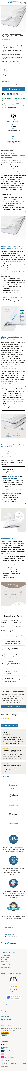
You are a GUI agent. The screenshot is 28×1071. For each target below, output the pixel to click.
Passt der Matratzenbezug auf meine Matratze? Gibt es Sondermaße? (12, 670)
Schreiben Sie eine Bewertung (9, 724)
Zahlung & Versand (6, 1009)
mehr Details (21, 62)
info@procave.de (9, 941)
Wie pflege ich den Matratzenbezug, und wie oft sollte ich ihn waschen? (12, 678)
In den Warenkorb (13, 88)
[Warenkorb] (24, 3)
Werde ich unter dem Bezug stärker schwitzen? (11, 654)
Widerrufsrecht (5, 1007)
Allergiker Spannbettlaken (10, 492)
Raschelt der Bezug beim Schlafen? (11, 648)
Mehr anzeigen (5, 775)
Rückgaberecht (11, 103)
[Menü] (2, 2)
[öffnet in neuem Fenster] (13, 996)
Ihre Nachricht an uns (14, 705)
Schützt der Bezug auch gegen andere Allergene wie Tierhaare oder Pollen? (12, 662)
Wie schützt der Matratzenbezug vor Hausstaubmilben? (13, 634)
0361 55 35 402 (9, 933)
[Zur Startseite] (13, 2)
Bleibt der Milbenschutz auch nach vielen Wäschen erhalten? (12, 641)
